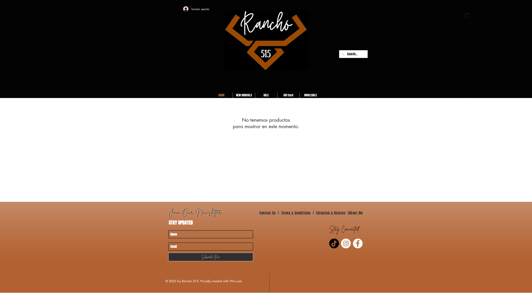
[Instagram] (346, 243)
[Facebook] (358, 243)
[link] (467, 15)
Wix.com (236, 281)
